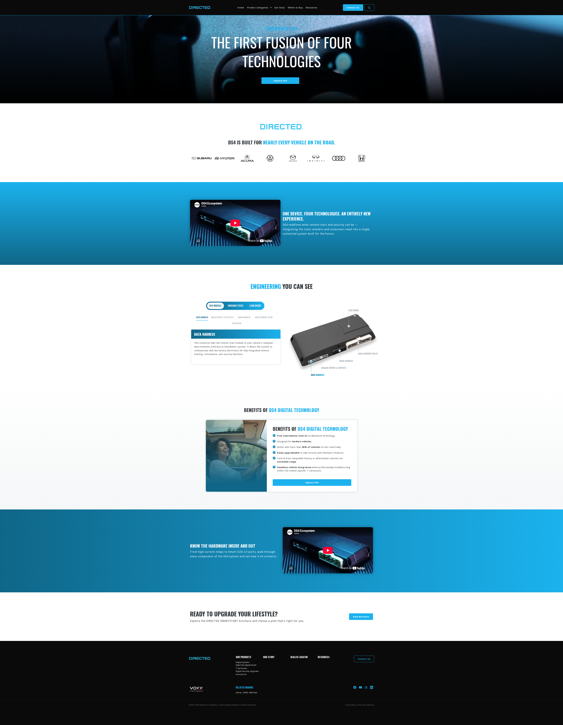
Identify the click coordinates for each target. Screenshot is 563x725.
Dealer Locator (299, 657)
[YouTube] (361, 687)
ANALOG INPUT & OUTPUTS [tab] (222, 317)
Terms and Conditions (366, 705)
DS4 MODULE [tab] (215, 305)
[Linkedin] (371, 687)
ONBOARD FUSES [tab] (235, 305)
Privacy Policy (350, 705)
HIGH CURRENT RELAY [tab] (264, 317)
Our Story (279, 7)
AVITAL (239, 692)
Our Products (243, 657)
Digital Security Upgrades (247, 671)
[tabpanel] (281, 339)
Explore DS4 (280, 80)
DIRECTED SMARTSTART (246, 665)
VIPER (245, 692)
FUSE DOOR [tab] (236, 323)
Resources (311, 7)
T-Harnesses (241, 668)
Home (240, 7)
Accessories (241, 674)
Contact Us (353, 7)
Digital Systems (243, 662)
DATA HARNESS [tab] (202, 317)
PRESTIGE (253, 692)
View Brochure (361, 616)
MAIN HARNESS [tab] (244, 317)
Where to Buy (295, 7)
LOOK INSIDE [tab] (255, 305)
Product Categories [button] (257, 7)
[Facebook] (355, 687)
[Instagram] (366, 687)
